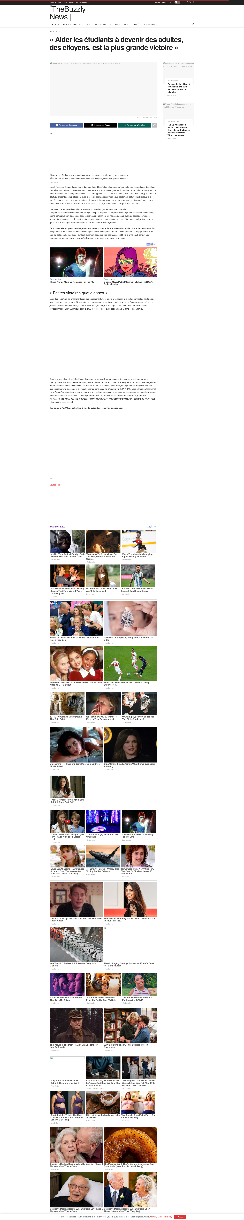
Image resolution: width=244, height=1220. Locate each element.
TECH (86, 24)
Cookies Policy (84, 2)
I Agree (180, 1217)
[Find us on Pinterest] (193, 2)
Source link (55, 484)
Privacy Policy (62, 2)
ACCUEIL (55, 24)
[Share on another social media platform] (154, 125)
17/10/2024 (172, 139)
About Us (53, 2)
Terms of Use (73, 2)
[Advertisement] (148, 12)
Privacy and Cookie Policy (161, 1216)
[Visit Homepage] (70, 13)
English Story (149, 24)
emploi (58, 31)
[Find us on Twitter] (190, 2)
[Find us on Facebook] (187, 2)
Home (52, 31)
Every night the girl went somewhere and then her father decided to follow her (178, 88)
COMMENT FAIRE (70, 24)
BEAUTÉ (135, 24)
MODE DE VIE (120, 24)
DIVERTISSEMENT (101, 24)
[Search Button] (193, 24)
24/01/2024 (172, 95)
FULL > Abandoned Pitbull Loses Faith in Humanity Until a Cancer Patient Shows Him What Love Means (178, 130)
